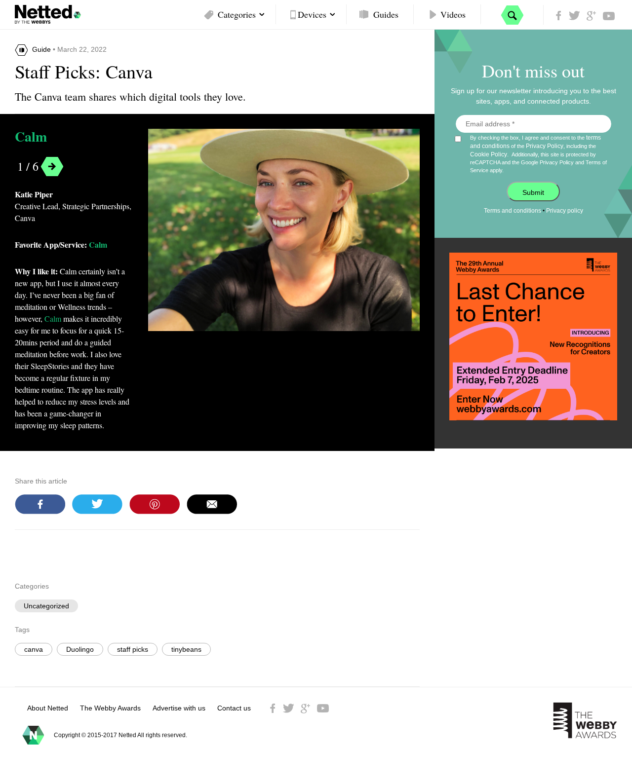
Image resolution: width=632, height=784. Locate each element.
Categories (237, 14)
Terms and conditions (512, 210)
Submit (533, 192)
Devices (312, 14)
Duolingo (80, 649)
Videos (453, 14)
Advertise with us (179, 708)
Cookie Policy (488, 154)
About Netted (47, 708)
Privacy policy (564, 210)
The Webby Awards (110, 708)
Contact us (234, 708)
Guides (385, 14)
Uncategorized (46, 606)
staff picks (132, 649)
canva (33, 649)
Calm (31, 137)
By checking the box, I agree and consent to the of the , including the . (538, 153)
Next (51, 166)
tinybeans (186, 649)
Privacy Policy (544, 146)
